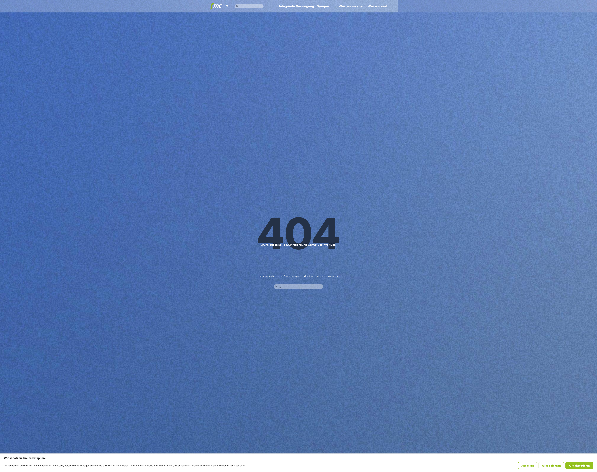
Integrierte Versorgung (296, 6)
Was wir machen (351, 6)
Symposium (326, 6)
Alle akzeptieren (579, 465)
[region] (298, 462)
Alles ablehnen (551, 465)
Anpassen (527, 465)
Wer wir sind (377, 6)
